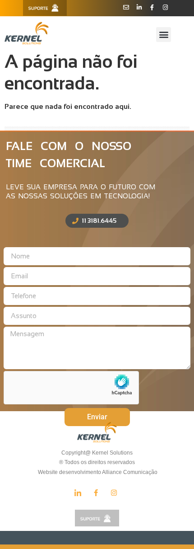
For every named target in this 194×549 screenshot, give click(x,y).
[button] (163, 34)
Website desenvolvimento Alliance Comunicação (97, 472)
